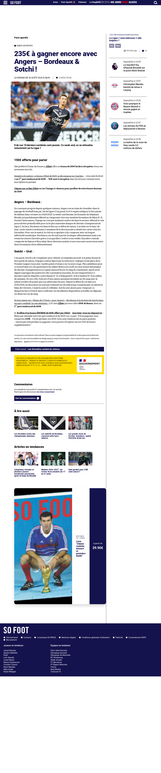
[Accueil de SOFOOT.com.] (30, 2)
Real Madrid (56, 669)
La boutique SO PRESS (46, 637)
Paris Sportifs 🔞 (68, 2)
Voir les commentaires (25, 398)
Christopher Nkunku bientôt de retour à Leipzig (127, 79)
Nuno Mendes (9, 667)
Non (118, 46)
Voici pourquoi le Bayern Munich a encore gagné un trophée (127, 99)
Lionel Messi (9, 660)
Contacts (27, 637)
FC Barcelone (56, 662)
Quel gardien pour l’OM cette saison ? (78, 454)
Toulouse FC (56, 671)
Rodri (6, 655)
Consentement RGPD (137, 637)
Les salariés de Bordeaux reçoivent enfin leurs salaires (52, 419)
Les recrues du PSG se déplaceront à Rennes (125, 121)
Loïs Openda (9, 657)
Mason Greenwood (11, 662)
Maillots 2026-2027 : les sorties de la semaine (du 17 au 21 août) (53, 455)
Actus (55, 2)
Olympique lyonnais (59, 653)
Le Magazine (94, 2)
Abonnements (12, 637)
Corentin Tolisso (10, 664)
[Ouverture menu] (5, 2)
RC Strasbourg (57, 657)
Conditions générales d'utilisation (96, 637)
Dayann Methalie (10, 653)
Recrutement (11, 640)
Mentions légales (69, 637)
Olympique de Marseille (60, 655)
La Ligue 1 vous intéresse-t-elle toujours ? (125, 39)
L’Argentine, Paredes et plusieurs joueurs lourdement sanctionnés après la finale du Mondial (25, 456)
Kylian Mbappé (10, 671)
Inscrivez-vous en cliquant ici (87, 313)
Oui (111, 46)
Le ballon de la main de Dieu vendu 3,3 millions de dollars (126, 138)
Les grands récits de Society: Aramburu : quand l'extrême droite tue (80, 419)
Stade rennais (56, 660)
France (53, 667)
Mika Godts (8, 669)
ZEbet (49, 166)
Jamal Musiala (10, 650)
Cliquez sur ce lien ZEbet (26, 188)
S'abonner (82, 2)
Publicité (119, 637)
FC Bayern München (59, 664)
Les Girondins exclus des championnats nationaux (25, 418)
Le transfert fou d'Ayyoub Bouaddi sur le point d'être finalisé (126, 60)
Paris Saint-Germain (59, 650)
